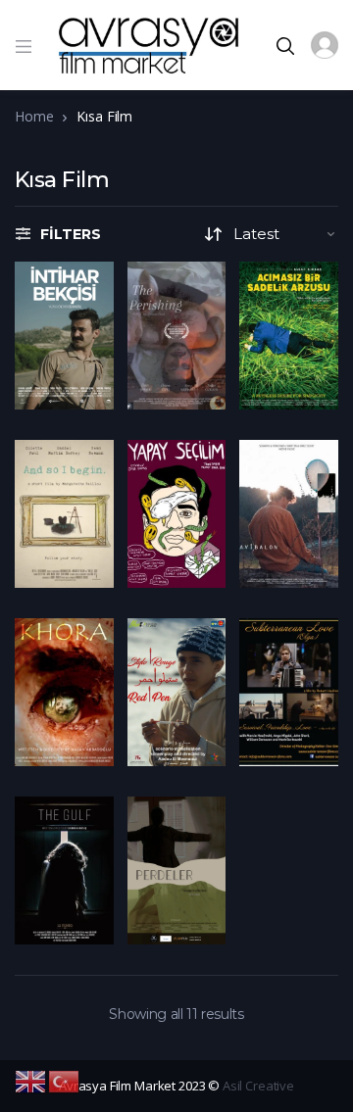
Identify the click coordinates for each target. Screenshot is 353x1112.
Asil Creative (258, 1085)
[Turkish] (64, 1079)
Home (34, 116)
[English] (31, 1079)
